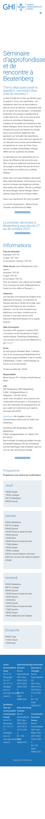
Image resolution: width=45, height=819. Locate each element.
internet (9, 343)
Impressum (17, 760)
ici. (33, 288)
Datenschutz (27, 760)
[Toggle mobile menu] (41, 13)
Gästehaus (7, 416)
